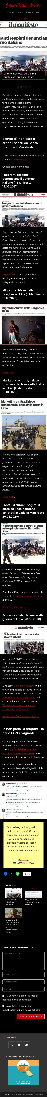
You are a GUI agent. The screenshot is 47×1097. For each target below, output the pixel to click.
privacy (37, 1094)
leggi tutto (8, 274)
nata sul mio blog (24, 685)
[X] (11, 1044)
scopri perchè (20, 831)
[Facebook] (19, 1044)
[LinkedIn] (26, 1044)
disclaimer (30, 1094)
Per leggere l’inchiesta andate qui (20, 716)
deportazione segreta (30, 596)
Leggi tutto (8, 372)
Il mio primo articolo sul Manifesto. (11, 901)
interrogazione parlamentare (18, 697)
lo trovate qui (21, 159)
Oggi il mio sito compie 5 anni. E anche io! (32, 901)
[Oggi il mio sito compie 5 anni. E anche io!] (33, 893)
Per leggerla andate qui (15, 607)
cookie (41, 1094)
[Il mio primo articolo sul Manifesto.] (13, 893)
